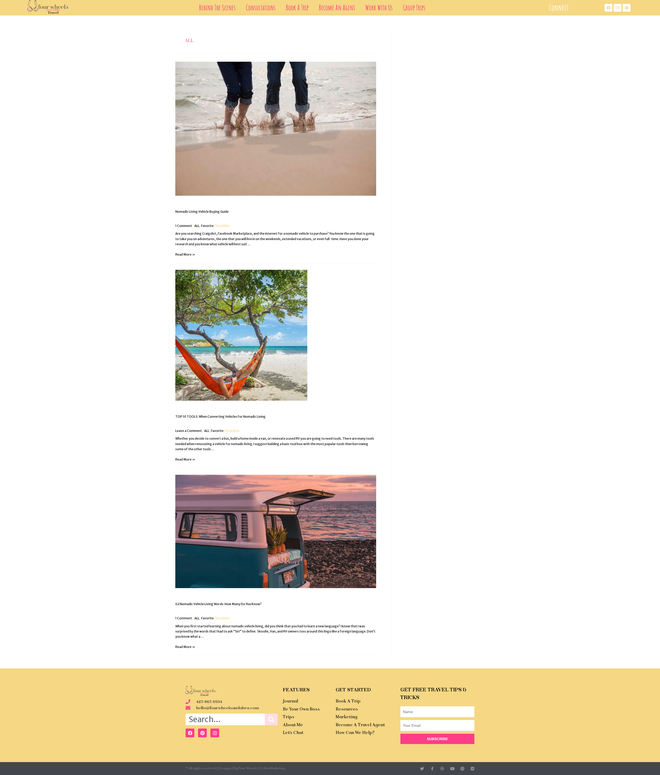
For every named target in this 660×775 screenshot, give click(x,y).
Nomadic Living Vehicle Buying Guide (202, 211)
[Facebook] (190, 733)
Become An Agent (337, 7)
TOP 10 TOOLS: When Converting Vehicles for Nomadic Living (220, 416)
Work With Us (379, 7)
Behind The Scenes (217, 7)
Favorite (207, 226)
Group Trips (414, 7)
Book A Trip (297, 7)
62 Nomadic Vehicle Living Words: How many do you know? (218, 604)
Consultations (261, 7)
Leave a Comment (188, 431)
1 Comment (183, 226)
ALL (197, 226)
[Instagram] (214, 733)
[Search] (271, 719)
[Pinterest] (202, 733)
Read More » (185, 254)
